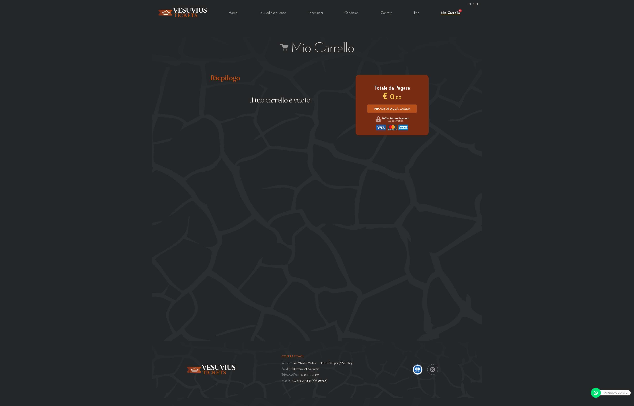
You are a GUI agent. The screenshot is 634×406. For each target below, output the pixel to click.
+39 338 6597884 (301, 381)
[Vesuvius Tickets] (182, 12)
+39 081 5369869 (309, 375)
